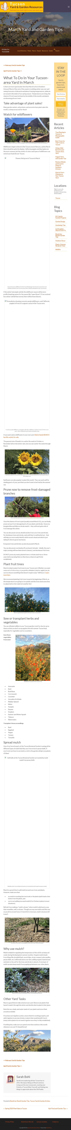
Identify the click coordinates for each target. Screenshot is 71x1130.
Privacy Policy (9, 1122)
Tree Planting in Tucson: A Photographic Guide (60, 134)
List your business (42, 1122)
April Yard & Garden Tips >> (12, 71)
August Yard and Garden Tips (60, 157)
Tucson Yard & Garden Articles (40, 1101)
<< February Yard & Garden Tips (14, 65)
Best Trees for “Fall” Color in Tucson (60, 142)
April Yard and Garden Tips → (58, 1108)
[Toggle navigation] (68, 7)
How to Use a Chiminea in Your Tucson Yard (59, 175)
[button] (61, 104)
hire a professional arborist (33, 517)
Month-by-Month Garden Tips (19, 1101)
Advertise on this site (27, 1122)
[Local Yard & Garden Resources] (21, 6)
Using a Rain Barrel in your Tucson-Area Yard (59, 150)
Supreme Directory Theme (34, 1127)
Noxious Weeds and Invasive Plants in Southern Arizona (60, 165)
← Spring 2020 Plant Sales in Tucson (15, 1108)
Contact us (55, 1122)
